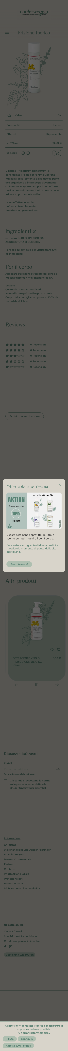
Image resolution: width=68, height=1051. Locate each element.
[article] (34, 543)
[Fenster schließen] (60, 484)
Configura (27, 1038)
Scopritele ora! (19, 564)
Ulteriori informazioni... (34, 1032)
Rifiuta (10, 1038)
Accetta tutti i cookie (18, 1045)
